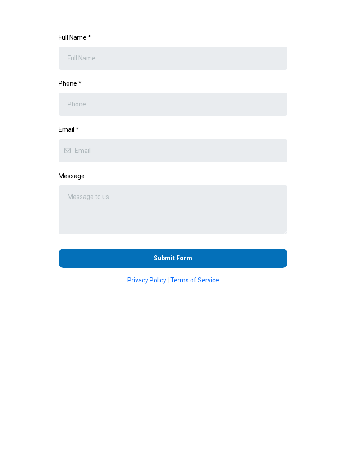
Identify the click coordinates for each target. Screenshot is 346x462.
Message (72, 176)
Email (69, 129)
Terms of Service (194, 280)
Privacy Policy (146, 280)
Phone (70, 83)
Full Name (75, 37)
